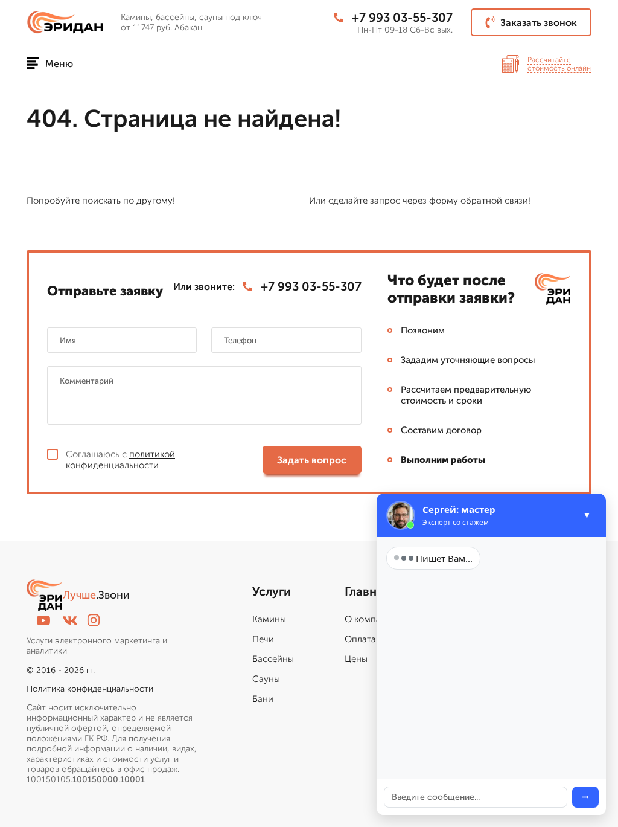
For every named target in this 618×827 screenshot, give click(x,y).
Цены (356, 659)
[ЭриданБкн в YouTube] (43, 620)
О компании (371, 619)
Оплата (360, 639)
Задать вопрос (311, 460)
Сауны (266, 679)
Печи (263, 639)
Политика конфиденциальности (90, 689)
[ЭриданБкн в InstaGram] (93, 620)
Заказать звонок (538, 22)
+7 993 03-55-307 (402, 17)
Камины (269, 619)
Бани (262, 698)
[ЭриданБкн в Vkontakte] (70, 620)
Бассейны (273, 659)
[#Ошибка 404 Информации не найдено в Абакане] (69, 22)
